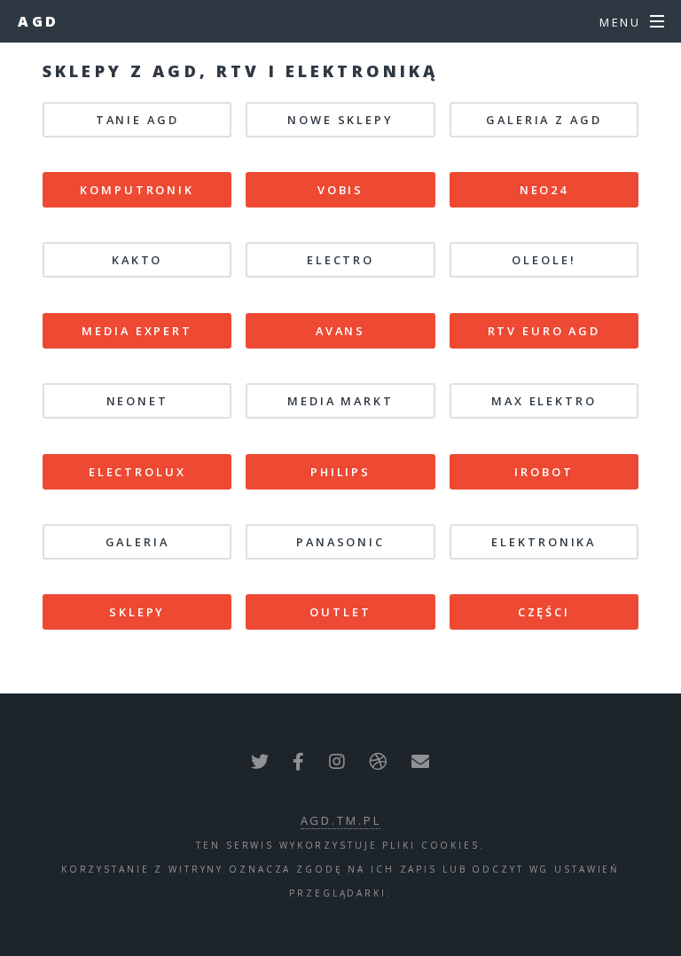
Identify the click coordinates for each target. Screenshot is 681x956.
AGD (38, 21)
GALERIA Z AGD (543, 120)
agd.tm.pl (341, 820)
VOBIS (340, 190)
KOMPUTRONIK (137, 190)
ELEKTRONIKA (543, 542)
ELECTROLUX (137, 472)
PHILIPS (340, 472)
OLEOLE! (543, 260)
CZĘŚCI (544, 612)
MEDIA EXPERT (137, 331)
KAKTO (137, 260)
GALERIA (137, 542)
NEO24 (544, 190)
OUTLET (340, 612)
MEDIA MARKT (340, 401)
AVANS (340, 331)
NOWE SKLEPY (340, 120)
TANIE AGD (137, 120)
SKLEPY (137, 612)
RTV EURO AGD (544, 331)
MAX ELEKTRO (544, 401)
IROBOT (543, 472)
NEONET (137, 401)
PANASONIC (340, 542)
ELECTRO (340, 260)
